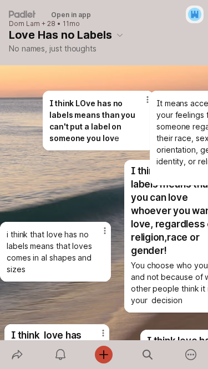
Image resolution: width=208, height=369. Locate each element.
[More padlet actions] (191, 355)
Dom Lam (24, 24)
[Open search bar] (148, 354)
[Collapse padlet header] (119, 35)
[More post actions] (140, 104)
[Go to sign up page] (195, 14)
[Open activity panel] (60, 355)
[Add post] (104, 355)
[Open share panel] (17, 355)
